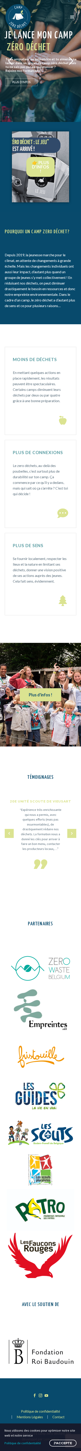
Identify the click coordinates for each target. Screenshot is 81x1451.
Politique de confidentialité (40, 1411)
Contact (58, 1417)
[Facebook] (34, 1395)
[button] (62, 420)
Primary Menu (72, 17)
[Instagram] (40, 1395)
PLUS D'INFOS (21, 82)
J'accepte (63, 1443)
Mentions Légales (30, 1417)
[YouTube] (46, 1395)
